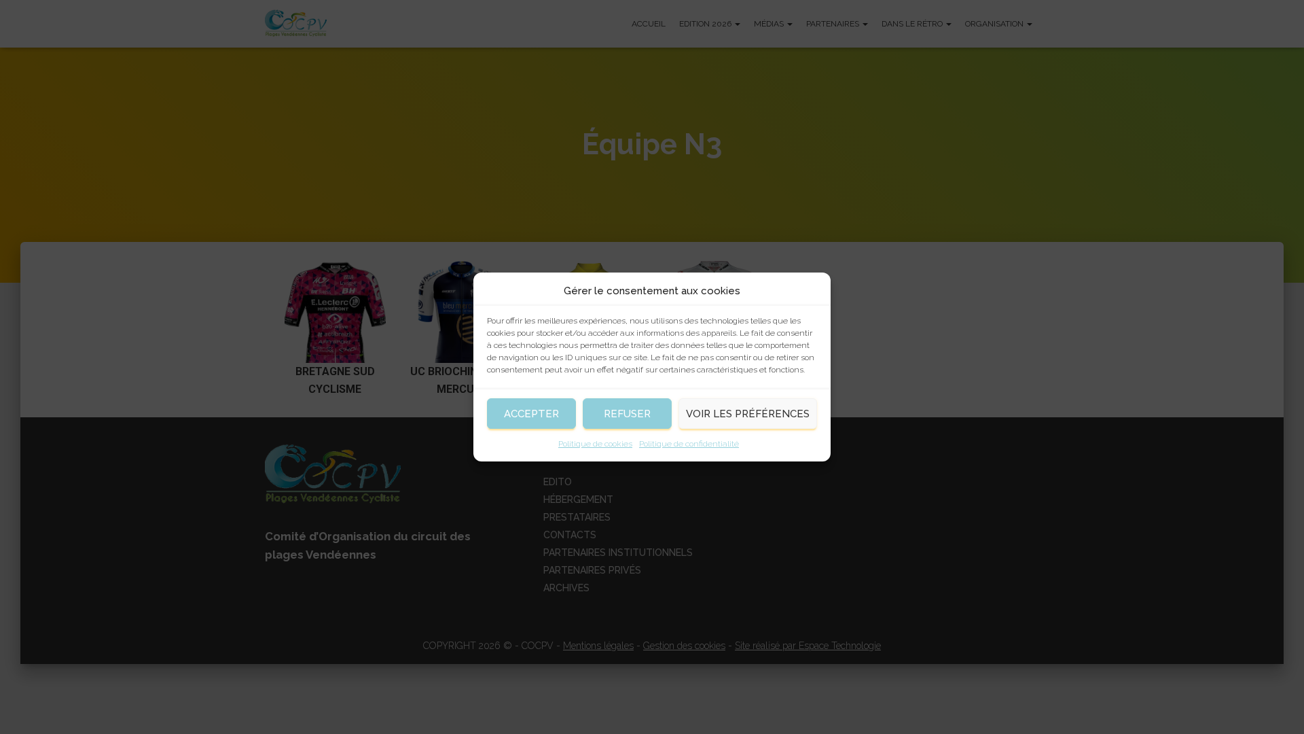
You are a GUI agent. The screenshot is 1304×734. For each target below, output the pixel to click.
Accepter (531, 414)
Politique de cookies (595, 444)
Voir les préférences (748, 414)
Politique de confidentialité (689, 444)
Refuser (627, 414)
